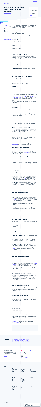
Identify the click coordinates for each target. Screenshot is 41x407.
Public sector (22, 386)
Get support (31, 386)
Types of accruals (6, 31)
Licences (31, 374)
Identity (13, 378)
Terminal (13, 389)
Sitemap (31, 375)
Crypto (22, 370)
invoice (25, 178)
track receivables (19, 223)
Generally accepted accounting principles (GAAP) (20, 96)
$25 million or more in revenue (22, 35)
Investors (26, 213)
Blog (30, 369)
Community (31, 370)
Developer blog (22, 400)
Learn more (31, 15)
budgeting (15, 199)
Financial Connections (14, 377)
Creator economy (23, 380)
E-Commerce (22, 371)
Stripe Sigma (13, 387)
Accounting (10, 3)
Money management (23, 376)
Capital (13, 371)
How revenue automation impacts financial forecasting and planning (21, 339)
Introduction (5, 25)
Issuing (13, 380)
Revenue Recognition (14, 386)
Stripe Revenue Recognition (16, 305)
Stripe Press (31, 382)
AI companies (22, 379)
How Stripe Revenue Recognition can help (6, 37)
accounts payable (26, 152)
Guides (30, 367)
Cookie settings (31, 376)
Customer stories (32, 368)
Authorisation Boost (14, 369)
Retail (21, 387)
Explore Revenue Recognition (24, 357)
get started (17, 322)
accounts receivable (15, 144)
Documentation (22, 395)
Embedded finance (23, 372)
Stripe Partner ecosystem (24, 391)
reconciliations (15, 248)
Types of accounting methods (7, 26)
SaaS (21, 378)
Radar (13, 385)
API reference (22, 396)
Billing (13, 370)
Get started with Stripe (7, 13)
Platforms (22, 377)
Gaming (22, 381)
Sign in (31, 1)
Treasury (13, 390)
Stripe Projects (22, 399)
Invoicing (13, 379)
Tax (12, 388)
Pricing (13, 367)
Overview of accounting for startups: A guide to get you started (20, 340)
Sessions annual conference (33, 371)
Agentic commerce (23, 369)
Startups (22, 368)
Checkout (13, 372)
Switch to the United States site (28, 405)
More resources (6, 3)
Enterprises (22, 367)
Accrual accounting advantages (7, 32)
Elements (13, 376)
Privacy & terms (31, 372)
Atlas (13, 368)
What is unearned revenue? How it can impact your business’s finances (21, 341)
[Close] (39, 403)
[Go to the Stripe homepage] (4, 366)
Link (12, 381)
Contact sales (34, 1)
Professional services (23, 385)
